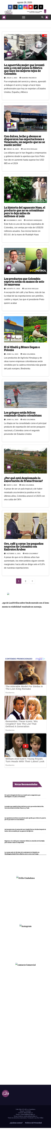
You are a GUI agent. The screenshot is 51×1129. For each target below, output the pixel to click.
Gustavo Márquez (34, 220)
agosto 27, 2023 (13, 288)
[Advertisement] (25, 900)
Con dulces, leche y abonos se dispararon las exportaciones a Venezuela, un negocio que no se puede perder (24, 140)
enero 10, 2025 (13, 149)
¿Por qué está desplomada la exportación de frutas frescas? (23, 479)
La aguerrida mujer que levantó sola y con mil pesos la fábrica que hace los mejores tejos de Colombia (24, 69)
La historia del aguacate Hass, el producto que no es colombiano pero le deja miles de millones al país (24, 211)
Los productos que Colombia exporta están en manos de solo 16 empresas (24, 281)
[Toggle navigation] (24, 17)
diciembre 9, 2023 (14, 220)
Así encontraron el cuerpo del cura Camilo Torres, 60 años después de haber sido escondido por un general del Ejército (25, 830)
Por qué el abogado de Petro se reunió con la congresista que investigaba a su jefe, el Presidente (22, 795)
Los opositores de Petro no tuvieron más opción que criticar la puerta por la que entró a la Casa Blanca (25, 818)
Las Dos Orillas (30, 149)
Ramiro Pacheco (29, 78)
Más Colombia (29, 354)
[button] (42, 17)
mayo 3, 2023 (12, 485)
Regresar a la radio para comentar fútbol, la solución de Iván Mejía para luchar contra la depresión (25, 841)
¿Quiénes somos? (16, 1123)
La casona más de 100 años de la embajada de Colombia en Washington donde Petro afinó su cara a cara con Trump (22, 853)
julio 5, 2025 (12, 78)
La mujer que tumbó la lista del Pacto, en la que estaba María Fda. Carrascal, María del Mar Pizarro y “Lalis (24, 807)
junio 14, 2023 (13, 354)
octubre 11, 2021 (14, 553)
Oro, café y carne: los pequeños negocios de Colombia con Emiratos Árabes (23, 546)
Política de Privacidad (33, 1123)
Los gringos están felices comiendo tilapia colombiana (23, 413)
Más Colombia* (31, 553)
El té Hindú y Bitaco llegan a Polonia (22, 348)
